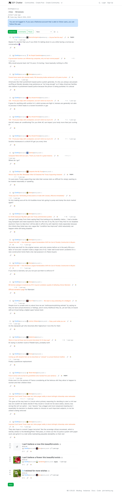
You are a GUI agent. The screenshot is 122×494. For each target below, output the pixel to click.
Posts (30, 32)
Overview (12, 32)
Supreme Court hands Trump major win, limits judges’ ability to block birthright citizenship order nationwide (42, 396)
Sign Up (110, 3)
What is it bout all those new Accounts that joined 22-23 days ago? (29, 340)
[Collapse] (10, 37)
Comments (22, 32)
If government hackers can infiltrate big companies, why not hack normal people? (34, 58)
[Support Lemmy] (61, 3)
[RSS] (57, 32)
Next (10, 485)
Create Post (40, 3)
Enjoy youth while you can (57, 321)
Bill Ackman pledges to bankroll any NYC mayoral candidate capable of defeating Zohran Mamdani (39, 285)
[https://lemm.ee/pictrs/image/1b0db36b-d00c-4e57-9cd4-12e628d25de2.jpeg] (17, 447)
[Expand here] (17, 460)
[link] (68, 37)
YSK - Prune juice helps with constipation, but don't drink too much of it (31, 100)
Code (99, 491)
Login (104, 3)
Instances (86, 491)
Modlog (79, 491)
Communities (29, 3)
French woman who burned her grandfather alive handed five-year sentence (32, 375)
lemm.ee (24, 446)
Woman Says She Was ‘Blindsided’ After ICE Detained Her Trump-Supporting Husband (35, 174)
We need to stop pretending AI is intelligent (57, 301)
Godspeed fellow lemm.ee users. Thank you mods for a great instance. (31, 155)
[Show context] (65, 37)
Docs (93, 491)
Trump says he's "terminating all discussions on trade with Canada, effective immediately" (37, 195)
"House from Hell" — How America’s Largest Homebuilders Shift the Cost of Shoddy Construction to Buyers (42, 242)
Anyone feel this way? (56, 37)
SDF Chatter (16, 3)
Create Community (52, 3)
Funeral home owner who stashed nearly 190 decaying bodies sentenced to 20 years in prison (38, 77)
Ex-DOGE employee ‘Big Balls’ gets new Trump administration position (30, 217)
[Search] (99, 3)
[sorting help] (54, 32)
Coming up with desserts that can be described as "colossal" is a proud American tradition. (37, 357)
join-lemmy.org (107, 491)
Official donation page (17, 289)
